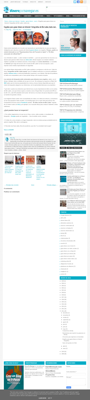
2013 (63, 306)
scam (35, 21)
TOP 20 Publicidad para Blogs (70, 94)
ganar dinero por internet (67, 253)
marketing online (65, 261)
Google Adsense (65, 215)
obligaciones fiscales (66, 263)
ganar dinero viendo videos (67, 258)
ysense (62, 274)
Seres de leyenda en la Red (69, 343)
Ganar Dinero (28, 16)
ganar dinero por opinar (66, 256)
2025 (63, 281)
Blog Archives (77, 147)
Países (49, 16)
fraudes (23, 21)
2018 (63, 295)
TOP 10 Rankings (59, 16)
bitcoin (62, 235)
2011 (63, 311)
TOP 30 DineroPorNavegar (69, 83)
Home (6, 21)
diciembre (65, 312)
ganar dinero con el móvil (67, 246)
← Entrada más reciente (11, 185)
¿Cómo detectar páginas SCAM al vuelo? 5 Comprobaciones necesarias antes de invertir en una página (40, 172)
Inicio (5, 16)
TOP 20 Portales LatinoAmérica (71, 99)
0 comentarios (27, 29)
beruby (62, 233)
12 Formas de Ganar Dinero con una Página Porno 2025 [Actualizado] (75, 153)
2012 (63, 308)
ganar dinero (29, 21)
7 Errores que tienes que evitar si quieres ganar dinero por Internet (9, 169)
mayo (64, 329)
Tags (69, 147)
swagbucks (63, 271)
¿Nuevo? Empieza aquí (15, 2)
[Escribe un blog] (7, 134)
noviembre (66, 315)
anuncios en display (66, 228)
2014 (63, 304)
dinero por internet (14, 21)
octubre (65, 317)
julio (64, 324)
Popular (63, 147)
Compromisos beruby (67, 330)
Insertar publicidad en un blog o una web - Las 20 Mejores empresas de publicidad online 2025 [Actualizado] (76, 178)
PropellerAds (50, 375)
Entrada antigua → (52, 185)
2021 (63, 290)
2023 (63, 285)
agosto (65, 322)
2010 (63, 351)
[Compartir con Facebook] (11, 134)
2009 (63, 353)
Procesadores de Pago (79, 16)
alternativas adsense (66, 223)
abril (64, 346)
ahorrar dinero (64, 220)
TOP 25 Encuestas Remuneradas (71, 89)
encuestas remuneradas (67, 240)
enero (64, 348)
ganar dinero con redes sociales (69, 248)
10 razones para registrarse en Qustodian (72, 337)
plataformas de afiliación (67, 266)
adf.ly (62, 218)
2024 (63, 283)
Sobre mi (6, 2)
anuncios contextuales (66, 225)
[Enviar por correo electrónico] (6, 134)
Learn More (42, 398)
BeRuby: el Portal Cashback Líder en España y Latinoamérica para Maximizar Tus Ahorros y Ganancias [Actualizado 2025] (76, 165)
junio (64, 326)
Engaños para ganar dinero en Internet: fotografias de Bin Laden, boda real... (30, 27)
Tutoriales (25, 2)
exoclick (63, 243)
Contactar (48, 2)
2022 (63, 288)
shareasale (63, 269)
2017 (63, 297)
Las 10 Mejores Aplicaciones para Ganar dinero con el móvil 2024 (76, 201)
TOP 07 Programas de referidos (71, 110)
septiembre (66, 319)
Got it (50, 398)
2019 (63, 292)
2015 (63, 301)
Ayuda (68, 16)
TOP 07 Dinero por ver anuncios (71, 105)
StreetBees (50, 371)
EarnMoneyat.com (54, 367)
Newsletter (33, 2)
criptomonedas (64, 238)
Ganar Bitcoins (39, 16)
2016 (63, 299)
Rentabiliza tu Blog (15, 16)
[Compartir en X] (9, 134)
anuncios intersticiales (66, 230)
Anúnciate (40, 2)
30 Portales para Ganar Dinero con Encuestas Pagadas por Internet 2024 (76, 191)
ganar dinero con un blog (67, 251)
